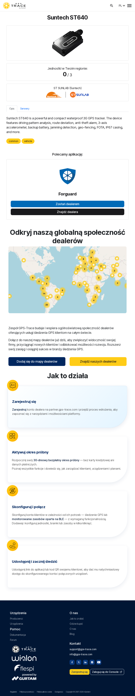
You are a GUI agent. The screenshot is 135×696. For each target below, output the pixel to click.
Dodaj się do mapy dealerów (37, 361)
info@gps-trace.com (81, 654)
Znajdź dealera (67, 212)
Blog (72, 633)
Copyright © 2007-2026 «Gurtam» (78, 692)
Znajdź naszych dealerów (98, 361)
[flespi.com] (24, 667)
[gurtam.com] (24, 658)
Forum (13, 639)
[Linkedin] (85, 661)
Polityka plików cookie (44, 692)
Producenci (16, 618)
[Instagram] (92, 661)
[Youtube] (98, 661)
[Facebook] (72, 661)
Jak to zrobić (77, 618)
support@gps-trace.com (83, 649)
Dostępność (59, 692)
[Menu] (129, 5)
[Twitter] (78, 661)
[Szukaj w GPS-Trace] (112, 6)
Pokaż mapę (67, 279)
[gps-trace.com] (14, 5)
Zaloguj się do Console (105, 671)
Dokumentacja (18, 634)
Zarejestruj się (79, 671)
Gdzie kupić (76, 623)
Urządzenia (16, 623)
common (13, 141)
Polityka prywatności (27, 692)
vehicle (28, 141)
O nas (73, 628)
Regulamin (13, 692)
